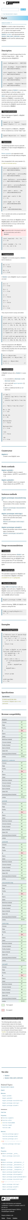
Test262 (4, 1032)
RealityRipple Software (8, 1211)
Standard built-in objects (7, 1087)
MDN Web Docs (10, 1199)
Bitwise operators (6, 153)
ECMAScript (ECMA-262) (11, 701)
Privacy (9, 1218)
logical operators (18, 383)
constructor (8, 760)
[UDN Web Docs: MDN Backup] (12, 3)
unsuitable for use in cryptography (11, 577)
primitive (9, 34)
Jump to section (6, 22)
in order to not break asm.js (9, 163)
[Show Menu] (4, 3)
